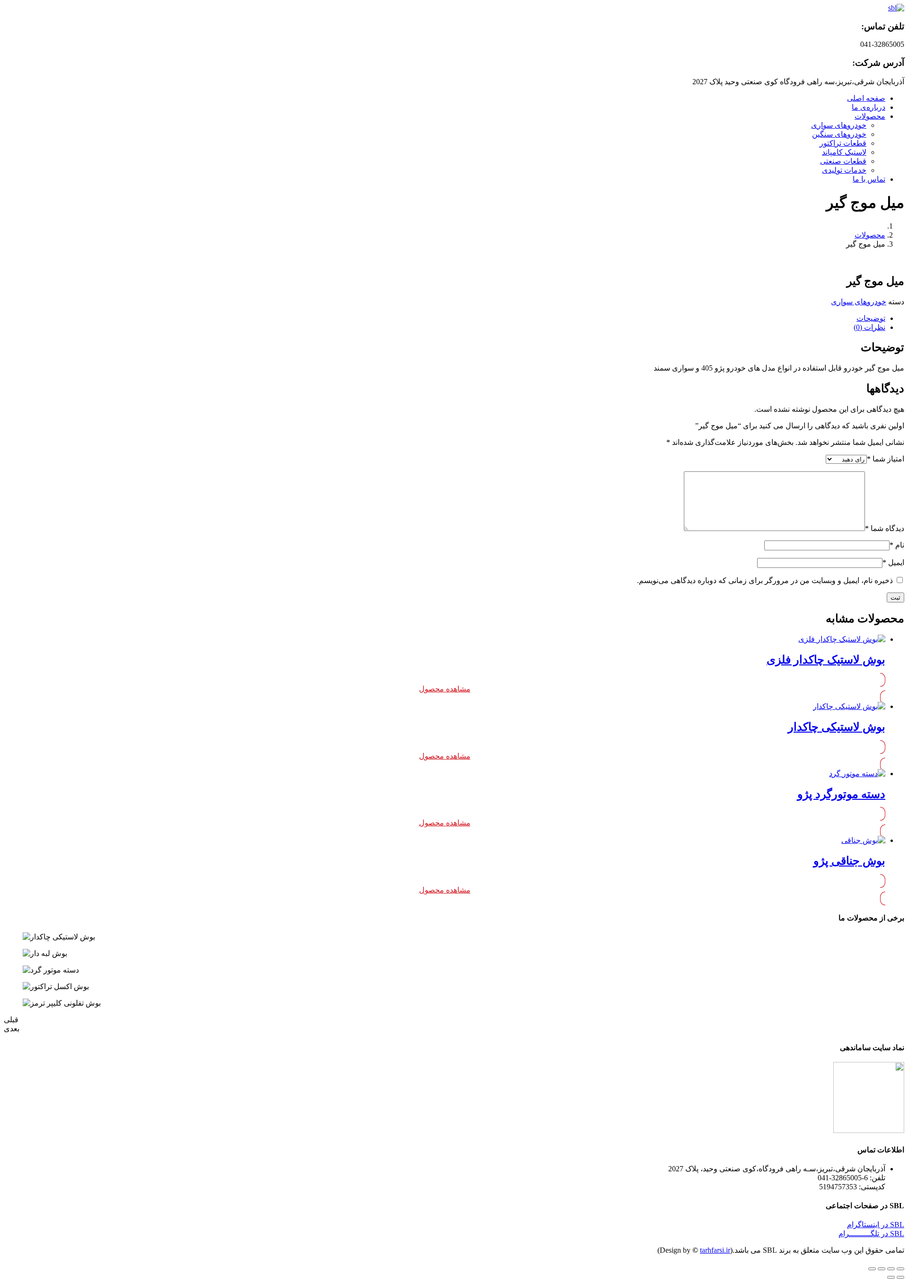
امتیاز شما (885, 459)
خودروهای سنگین (839, 134)
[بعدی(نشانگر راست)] (891, 1277)
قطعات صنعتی (843, 161)
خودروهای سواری (838, 125)
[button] (875, 1225)
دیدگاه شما (884, 528)
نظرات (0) (869, 327)
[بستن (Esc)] (900, 1268)
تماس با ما (869, 179)
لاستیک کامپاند (844, 152)
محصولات (870, 116)
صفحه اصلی (866, 98)
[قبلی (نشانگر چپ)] (900, 1277)
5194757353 (838, 1187)
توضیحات (870, 318)
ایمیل (893, 562)
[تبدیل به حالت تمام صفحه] (881, 1268)
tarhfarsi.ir (715, 1250)
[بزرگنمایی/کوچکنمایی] (872, 1268)
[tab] (444, 318)
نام (897, 545)
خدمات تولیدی (844, 170)
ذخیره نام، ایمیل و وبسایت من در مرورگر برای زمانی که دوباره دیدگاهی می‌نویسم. (765, 580)
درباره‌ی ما (868, 107)
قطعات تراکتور (843, 143)
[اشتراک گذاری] (891, 1268)
